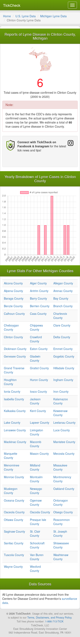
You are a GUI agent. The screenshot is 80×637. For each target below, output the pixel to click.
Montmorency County (62, 479)
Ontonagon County (60, 502)
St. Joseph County (60, 533)
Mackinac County (15, 442)
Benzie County (13, 306)
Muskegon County (10, 491)
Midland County (35, 467)
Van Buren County (36, 557)
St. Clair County (35, 533)
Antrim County (39, 291)
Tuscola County (14, 555)
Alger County (38, 283)
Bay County (60, 298)
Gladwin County (35, 358)
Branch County (63, 306)
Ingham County (63, 380)
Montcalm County (36, 479)
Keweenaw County (60, 413)
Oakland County (63, 489)
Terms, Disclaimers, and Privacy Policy (49, 617)
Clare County (61, 325)
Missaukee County (60, 467)
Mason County (39, 453)
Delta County (61, 337)
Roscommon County (61, 522)
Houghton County (10, 382)
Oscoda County (40, 512)
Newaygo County (36, 491)
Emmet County (63, 349)
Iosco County (38, 391)
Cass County (38, 314)
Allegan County (63, 283)
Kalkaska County (15, 411)
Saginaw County (14, 531)
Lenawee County (15, 430)
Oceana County (14, 500)
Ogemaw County (36, 502)
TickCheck (11, 5)
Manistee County (64, 442)
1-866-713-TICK (54, 621)
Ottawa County (13, 520)
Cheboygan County (11, 327)
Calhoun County (14, 314)
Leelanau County (64, 422)
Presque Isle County (38, 522)
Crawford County (36, 339)
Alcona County (13, 283)
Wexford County (35, 568)
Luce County (61, 430)
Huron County (39, 380)
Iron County (61, 391)
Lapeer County (39, 422)
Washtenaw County (60, 557)
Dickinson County (15, 349)
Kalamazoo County (60, 401)
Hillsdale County (63, 368)
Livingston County (36, 432)
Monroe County (14, 477)
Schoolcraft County (37, 545)
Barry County (38, 298)
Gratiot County (39, 368)
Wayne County (13, 566)
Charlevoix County (60, 316)
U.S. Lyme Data (25, 16)
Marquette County (10, 455)
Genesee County (15, 356)
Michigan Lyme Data (53, 16)
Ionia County (12, 391)
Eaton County (39, 349)
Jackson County (35, 401)
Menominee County (11, 467)
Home (7, 16)
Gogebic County (63, 356)
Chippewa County (36, 327)
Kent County (38, 411)
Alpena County (13, 291)
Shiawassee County (61, 545)
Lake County (12, 422)
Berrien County (39, 306)
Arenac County (63, 291)
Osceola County (14, 512)
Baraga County (13, 298)
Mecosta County (63, 453)
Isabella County (14, 399)
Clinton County (13, 337)
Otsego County (63, 512)
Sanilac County (13, 543)
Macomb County (35, 444)
